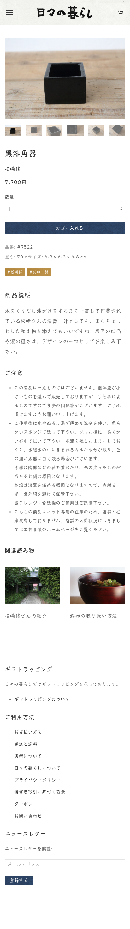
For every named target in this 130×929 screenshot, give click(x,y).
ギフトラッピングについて (42, 699)
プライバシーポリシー (37, 780)
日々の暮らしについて (37, 768)
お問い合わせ (28, 816)
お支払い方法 (28, 732)
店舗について (28, 756)
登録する (19, 880)
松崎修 (13, 168)
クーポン (23, 804)
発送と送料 (26, 744)
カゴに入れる (70, 228)
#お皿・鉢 (39, 272)
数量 (9, 197)
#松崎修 (14, 272)
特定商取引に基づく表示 (39, 792)
